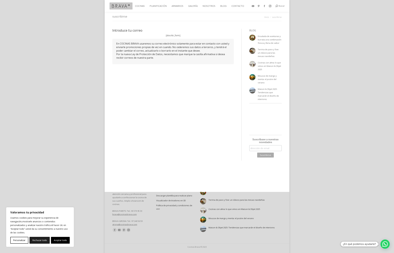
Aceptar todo (60, 240)
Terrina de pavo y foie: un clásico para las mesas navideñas (268, 53)
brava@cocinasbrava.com (124, 214)
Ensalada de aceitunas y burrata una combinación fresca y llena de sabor (269, 39)
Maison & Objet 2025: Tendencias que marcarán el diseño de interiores (268, 94)
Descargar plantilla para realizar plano (174, 195)
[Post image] (252, 38)
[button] (385, 244)
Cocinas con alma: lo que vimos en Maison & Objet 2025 (269, 66)
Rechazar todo (39, 240)
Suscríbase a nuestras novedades (265, 141)
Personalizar (19, 240)
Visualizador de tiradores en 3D (171, 200)
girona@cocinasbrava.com (124, 224)
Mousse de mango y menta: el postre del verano (267, 79)
